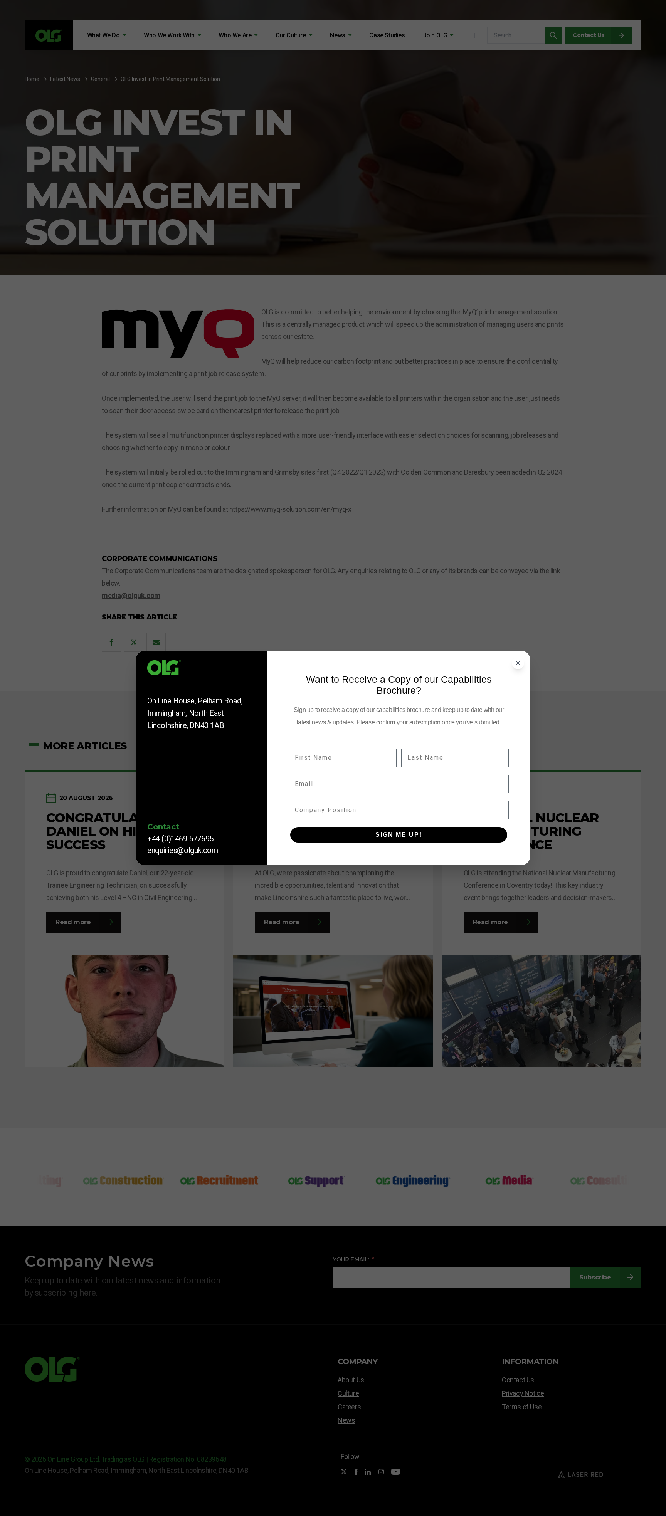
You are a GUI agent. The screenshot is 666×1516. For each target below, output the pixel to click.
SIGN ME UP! (398, 834)
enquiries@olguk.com (182, 850)
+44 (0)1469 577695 (180, 838)
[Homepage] (201, 670)
